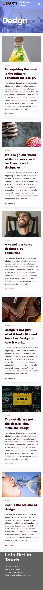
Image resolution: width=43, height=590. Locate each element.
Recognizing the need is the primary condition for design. (21, 73)
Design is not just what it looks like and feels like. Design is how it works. (21, 336)
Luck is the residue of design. (21, 507)
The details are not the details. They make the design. (19, 423)
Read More (10, 114)
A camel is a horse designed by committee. (18, 248)
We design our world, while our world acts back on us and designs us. (21, 161)
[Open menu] (39, 4)
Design (7, 65)
